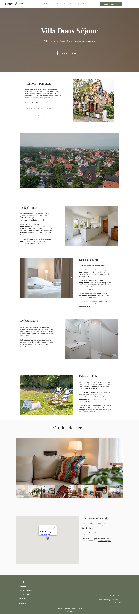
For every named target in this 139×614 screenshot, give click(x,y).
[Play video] (69, 160)
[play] (111, 207)
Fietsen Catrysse (104, 541)
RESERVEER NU (24, 594)
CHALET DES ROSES (26, 590)
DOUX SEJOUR (25, 586)
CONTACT (23, 603)
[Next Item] (119, 461)
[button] (56, 4)
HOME (21, 582)
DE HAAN (22, 599)
